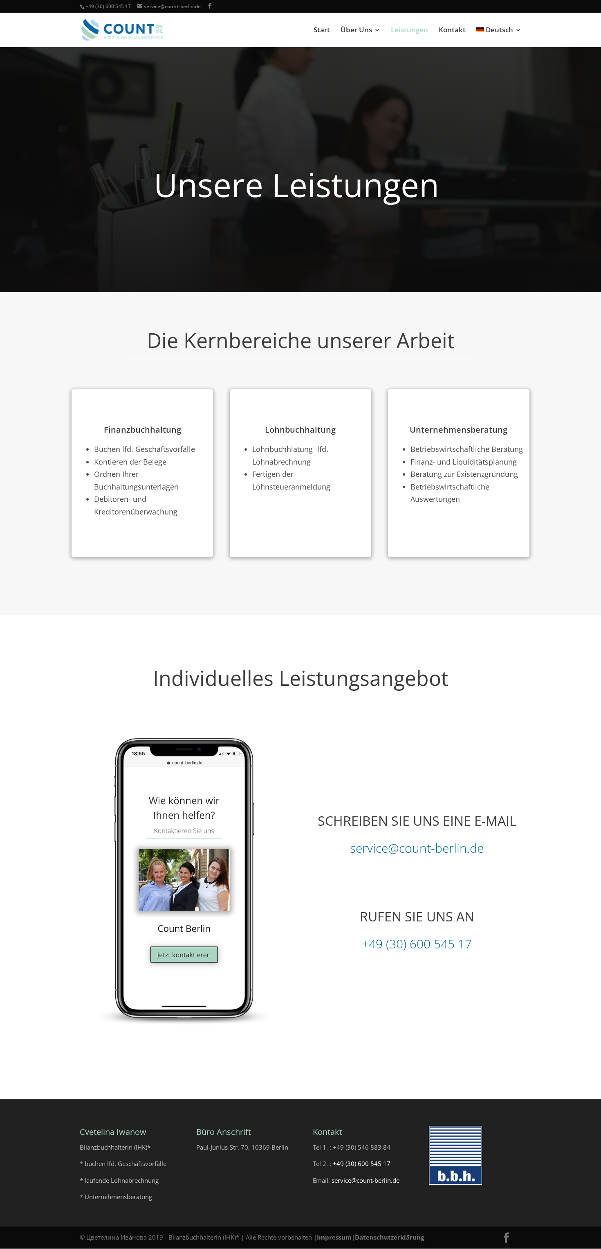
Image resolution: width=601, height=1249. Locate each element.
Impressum (334, 1237)
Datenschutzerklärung (389, 1237)
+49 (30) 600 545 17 (108, 6)
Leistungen (409, 30)
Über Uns (356, 30)
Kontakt (452, 30)
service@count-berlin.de (417, 848)
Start (322, 30)
